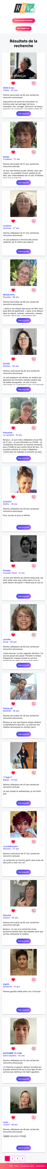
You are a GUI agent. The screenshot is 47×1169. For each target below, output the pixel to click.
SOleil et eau (8, 88)
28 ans (14, 504)
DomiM (6, 363)
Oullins (6, 504)
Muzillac (6, 366)
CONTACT (40, 1166)
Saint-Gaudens (9, 1055)
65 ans (15, 917)
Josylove (7, 225)
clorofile (6, 639)
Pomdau (7, 570)
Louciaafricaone (10, 846)
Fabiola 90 (8, 708)
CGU (17, 1166)
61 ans (19, 435)
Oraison (6, 917)
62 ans (14, 90)
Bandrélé (7, 711)
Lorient (6, 1124)
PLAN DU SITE (27, 1166)
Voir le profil (23, 113)
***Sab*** (7, 777)
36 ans (16, 711)
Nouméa (7, 297)
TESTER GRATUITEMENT (23, 20)
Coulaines (7, 159)
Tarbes (6, 90)
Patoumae (7, 432)
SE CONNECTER (23, 28)
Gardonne (7, 986)
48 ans (14, 1124)
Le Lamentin (8, 435)
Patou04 (7, 915)
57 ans (17, 159)
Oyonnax (7, 228)
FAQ (11, 1166)
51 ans (22, 573)
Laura (5, 1122)
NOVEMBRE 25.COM (12, 1053)
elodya (6, 157)
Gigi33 (6, 984)
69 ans (16, 297)
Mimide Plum (9, 294)
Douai (5, 642)
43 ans (14, 780)
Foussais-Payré (10, 573)
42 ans (21, 1055)
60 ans (13, 642)
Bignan (6, 780)
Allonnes (7, 848)
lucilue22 (7, 501)
